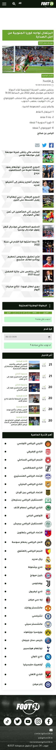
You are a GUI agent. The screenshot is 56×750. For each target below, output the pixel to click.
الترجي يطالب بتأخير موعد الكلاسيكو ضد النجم (17, 411)
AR (20, 3)
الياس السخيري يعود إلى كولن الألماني (17, 389)
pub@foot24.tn (45, 738)
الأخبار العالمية (47, 76)
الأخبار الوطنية (21, 361)
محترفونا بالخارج (21, 374)
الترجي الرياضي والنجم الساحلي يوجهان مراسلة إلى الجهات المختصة (15, 366)
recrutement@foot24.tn (41, 742)
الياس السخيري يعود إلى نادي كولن (17, 378)
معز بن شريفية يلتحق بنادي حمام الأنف (15, 400)
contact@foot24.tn (43, 734)
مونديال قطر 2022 (46, 43)
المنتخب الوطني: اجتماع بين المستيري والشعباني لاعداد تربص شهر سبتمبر (15, 422)
